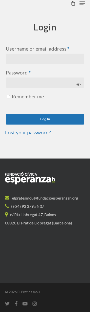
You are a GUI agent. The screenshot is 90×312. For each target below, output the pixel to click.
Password (18, 72)
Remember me (28, 96)
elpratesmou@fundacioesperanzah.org (45, 198)
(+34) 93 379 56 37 (27, 206)
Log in (45, 119)
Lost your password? (28, 132)
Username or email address (38, 49)
